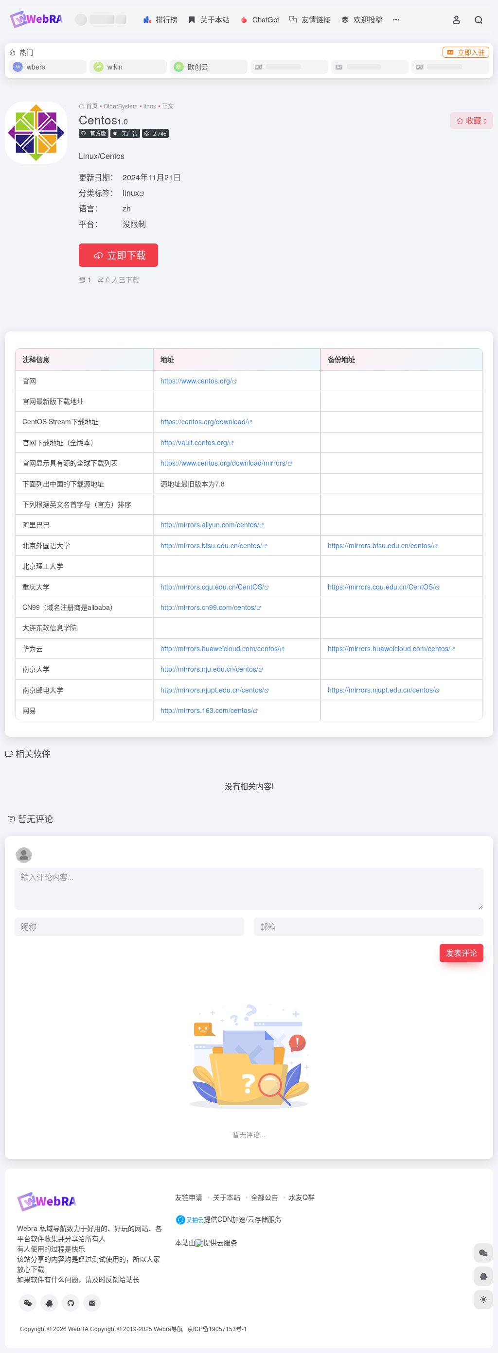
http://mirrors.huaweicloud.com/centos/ (220, 648)
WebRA (78, 1328)
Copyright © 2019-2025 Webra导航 (138, 1328)
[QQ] (49, 1303)
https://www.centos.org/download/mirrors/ (223, 463)
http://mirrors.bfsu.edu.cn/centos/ (211, 545)
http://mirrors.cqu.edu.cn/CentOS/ (212, 586)
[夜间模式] (483, 1299)
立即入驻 (471, 52)
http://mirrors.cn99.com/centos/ (208, 607)
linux (149, 106)
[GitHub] (70, 1303)
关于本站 (226, 1197)
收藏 (476, 120)
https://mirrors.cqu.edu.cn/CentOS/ (381, 586)
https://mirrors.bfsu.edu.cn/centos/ (380, 545)
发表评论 (461, 952)
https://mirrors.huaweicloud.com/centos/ (389, 648)
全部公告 (264, 1197)
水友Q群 (302, 1197)
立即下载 (126, 255)
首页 (92, 106)
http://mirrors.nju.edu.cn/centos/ (209, 669)
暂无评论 (35, 818)
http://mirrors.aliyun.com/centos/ (209, 524)
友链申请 (188, 1197)
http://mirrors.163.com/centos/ (206, 710)
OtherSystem (121, 106)
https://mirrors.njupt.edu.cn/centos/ (381, 689)
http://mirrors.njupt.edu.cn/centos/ (212, 689)
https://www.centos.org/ (196, 380)
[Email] (92, 1303)
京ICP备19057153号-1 (217, 1328)
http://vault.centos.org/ (194, 442)
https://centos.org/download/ (204, 421)
